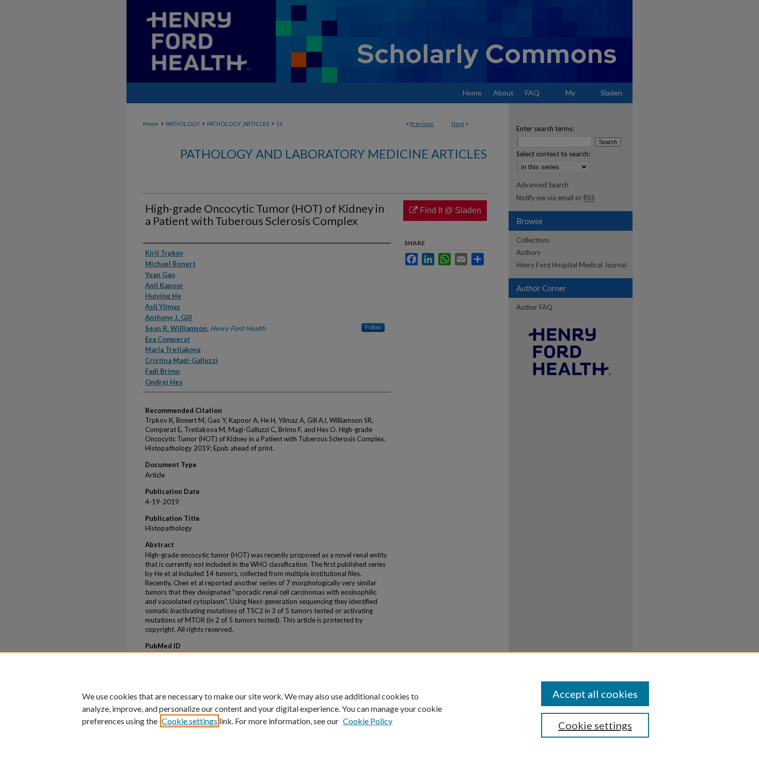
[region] (379, 708)
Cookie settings (189, 721)
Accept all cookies (595, 694)
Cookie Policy (367, 721)
